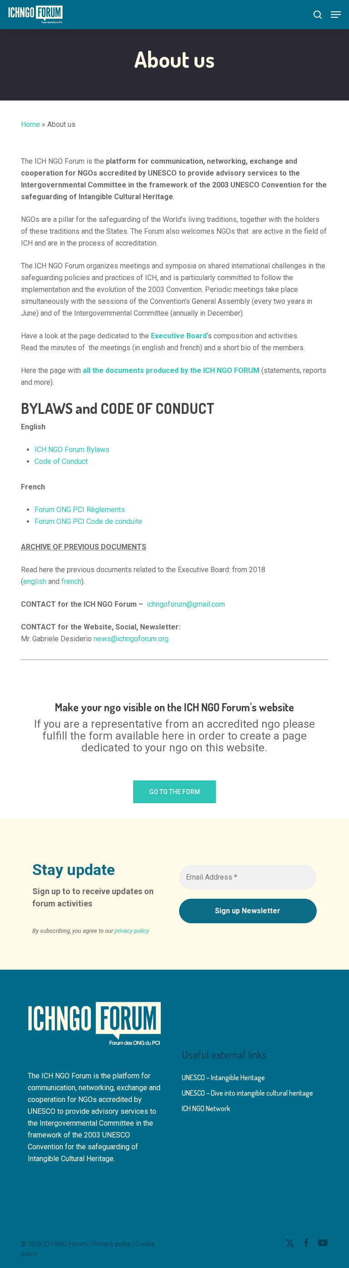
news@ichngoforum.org (131, 638)
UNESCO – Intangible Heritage (223, 1077)
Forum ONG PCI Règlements (80, 509)
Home (30, 124)
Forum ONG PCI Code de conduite (88, 521)
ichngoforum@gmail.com (186, 604)
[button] (336, 14)
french (71, 581)
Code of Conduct (61, 461)
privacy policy (132, 930)
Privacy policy (112, 1244)
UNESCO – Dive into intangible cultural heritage (247, 1092)
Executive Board (179, 336)
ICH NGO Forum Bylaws (72, 449)
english (34, 581)
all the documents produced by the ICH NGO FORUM (171, 370)
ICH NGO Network (206, 1108)
